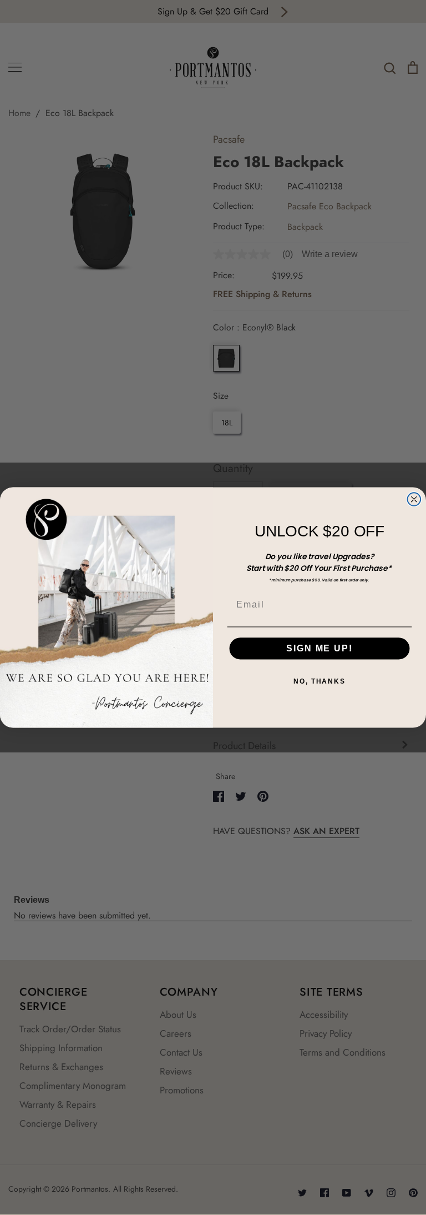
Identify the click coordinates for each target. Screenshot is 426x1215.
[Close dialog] (414, 499)
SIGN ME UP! (319, 648)
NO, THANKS (319, 681)
